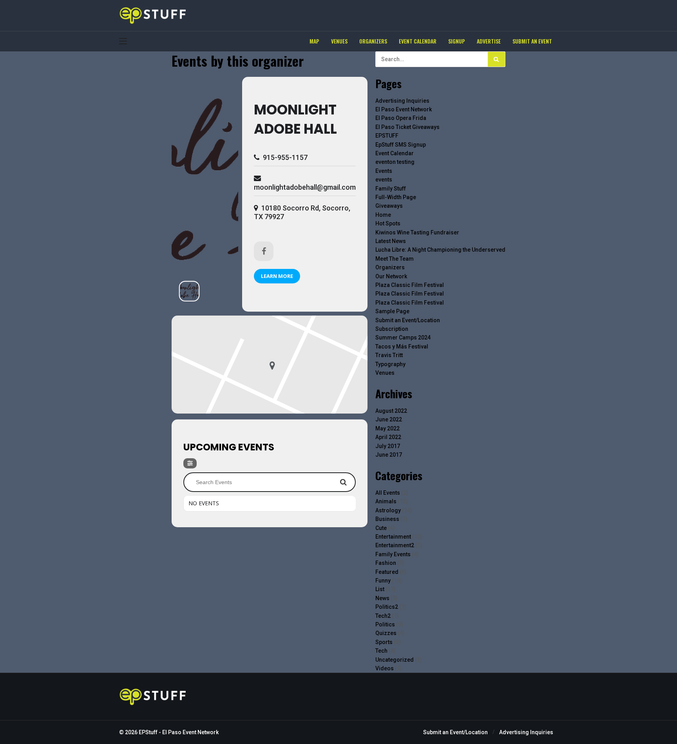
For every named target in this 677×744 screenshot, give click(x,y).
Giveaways (389, 206)
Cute (381, 528)
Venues (385, 373)
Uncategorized (394, 660)
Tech (381, 651)
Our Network (391, 276)
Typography (390, 364)
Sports (384, 642)
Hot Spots (387, 223)
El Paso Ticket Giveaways (407, 127)
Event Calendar (394, 153)
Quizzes (385, 633)
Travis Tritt (389, 355)
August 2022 (391, 411)
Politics (385, 624)
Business (387, 519)
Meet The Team (394, 259)
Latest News (390, 241)
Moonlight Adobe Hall (295, 119)
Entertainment (393, 537)
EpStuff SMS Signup (400, 145)
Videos (384, 668)
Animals (385, 501)
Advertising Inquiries (402, 101)
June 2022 (388, 419)
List (379, 589)
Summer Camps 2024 (403, 337)
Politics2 (386, 607)
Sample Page (392, 311)
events (383, 179)
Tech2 (383, 616)
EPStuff (148, 732)
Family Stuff (390, 188)
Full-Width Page (395, 197)
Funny (383, 580)
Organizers (390, 267)
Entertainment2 (394, 545)
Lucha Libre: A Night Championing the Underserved (440, 250)
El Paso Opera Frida (400, 118)
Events (383, 171)
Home (383, 215)
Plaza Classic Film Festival (409, 285)
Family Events (393, 554)
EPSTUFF (386, 135)
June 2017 (388, 455)
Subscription (391, 329)
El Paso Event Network (403, 109)
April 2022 (388, 437)
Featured (386, 572)
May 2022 (387, 428)
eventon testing (395, 162)
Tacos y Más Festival (401, 346)
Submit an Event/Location (407, 320)
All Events (387, 493)
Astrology (388, 510)
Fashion (385, 563)
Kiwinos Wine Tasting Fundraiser (417, 232)
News (382, 598)
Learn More (277, 275)
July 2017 (387, 446)
